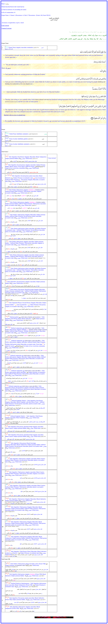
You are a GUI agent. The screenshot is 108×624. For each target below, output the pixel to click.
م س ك (8, 68)
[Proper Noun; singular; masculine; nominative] (6, 47)
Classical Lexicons (6, 28)
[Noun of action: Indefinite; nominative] (7, 144)
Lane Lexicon (5, 25)
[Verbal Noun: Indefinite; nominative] (7, 134)
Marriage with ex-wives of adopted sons (14, 115)
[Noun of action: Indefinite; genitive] (7, 139)
